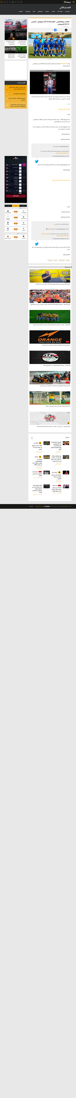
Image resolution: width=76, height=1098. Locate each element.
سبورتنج (55, 260)
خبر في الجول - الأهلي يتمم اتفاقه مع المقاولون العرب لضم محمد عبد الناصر (15, 105)
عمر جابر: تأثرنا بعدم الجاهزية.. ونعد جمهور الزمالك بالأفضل (22, 56)
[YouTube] (15, 2)
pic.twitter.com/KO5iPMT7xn (62, 153)
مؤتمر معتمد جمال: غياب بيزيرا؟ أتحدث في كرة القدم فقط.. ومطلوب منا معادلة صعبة (37, 489)
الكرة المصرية (35, 494)
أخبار (34, 11)
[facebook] (4, 2)
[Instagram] (13, 2)
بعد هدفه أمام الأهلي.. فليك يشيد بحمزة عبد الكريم (15, 99)
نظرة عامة (60, 11)
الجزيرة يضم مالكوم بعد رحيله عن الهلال (37, 473)
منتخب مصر (55, 493)
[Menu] (74, 2)
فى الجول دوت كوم (64, 506)
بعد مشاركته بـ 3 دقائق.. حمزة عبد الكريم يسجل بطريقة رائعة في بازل (15, 88)
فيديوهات (27, 11)
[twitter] (7, 2)
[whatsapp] (21, 2)
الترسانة (68, 260)
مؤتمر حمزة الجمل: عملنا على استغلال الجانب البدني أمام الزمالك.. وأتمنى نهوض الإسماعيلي (10, 56)
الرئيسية (67, 11)
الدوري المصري (24, 208)
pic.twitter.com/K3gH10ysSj (62, 235)
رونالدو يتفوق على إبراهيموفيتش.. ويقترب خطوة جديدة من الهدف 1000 (37, 460)
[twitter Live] (10, 2)
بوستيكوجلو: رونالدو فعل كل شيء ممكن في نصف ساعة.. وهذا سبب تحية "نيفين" (56, 458)
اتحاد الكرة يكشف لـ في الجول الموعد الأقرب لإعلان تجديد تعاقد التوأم (56, 488)
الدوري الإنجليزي (58, 452)
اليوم (16, 205)
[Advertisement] (57, 194)
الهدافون (40, 11)
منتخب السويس (61, 260)
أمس (23, 205)
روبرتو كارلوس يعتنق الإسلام (15, 94)
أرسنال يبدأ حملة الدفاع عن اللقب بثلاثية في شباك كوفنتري (56, 475)
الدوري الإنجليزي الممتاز (22, 233)
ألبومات (21, 11)
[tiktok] (18, 2)
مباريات (47, 11)
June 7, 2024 (66, 156)
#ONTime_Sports (45, 233)
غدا (8, 205)
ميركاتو (35, 477)
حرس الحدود (50, 260)
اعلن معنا (31, 506)
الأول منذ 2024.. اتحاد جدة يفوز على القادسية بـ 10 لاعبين (37, 446)
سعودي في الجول (39, 452)
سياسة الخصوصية (38, 506)
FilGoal (66, 27)
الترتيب (53, 11)
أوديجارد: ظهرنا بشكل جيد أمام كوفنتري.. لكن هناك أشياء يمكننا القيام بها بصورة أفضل (56, 446)
